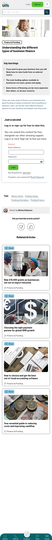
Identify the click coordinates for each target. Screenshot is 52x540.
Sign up (37, 4)
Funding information (20, 200)
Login (28, 4)
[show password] (41, 162)
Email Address (14, 147)
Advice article (17, 196)
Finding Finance (37, 200)
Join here (26, 173)
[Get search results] (47, 12)
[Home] (9, 4)
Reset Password (37, 177)
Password (12, 157)
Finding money (31, 196)
